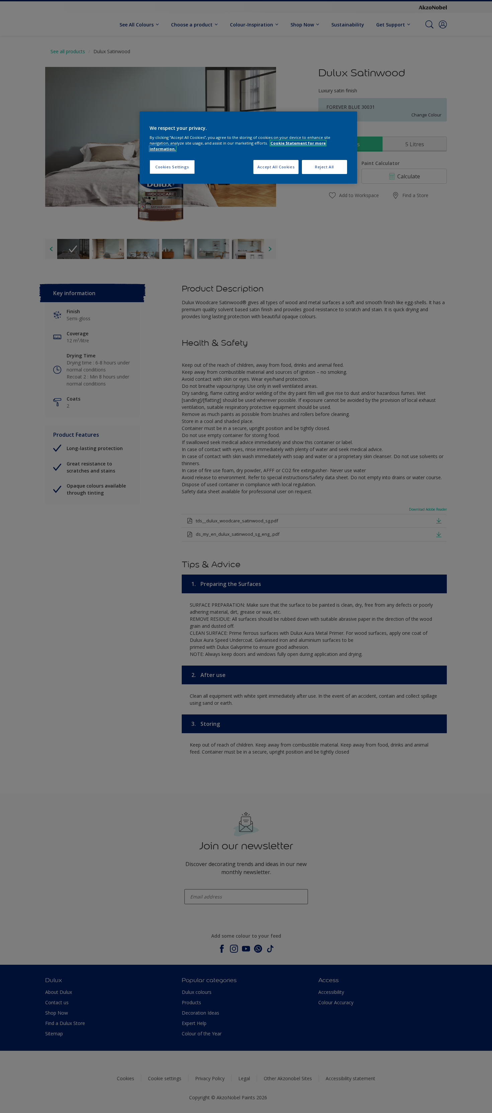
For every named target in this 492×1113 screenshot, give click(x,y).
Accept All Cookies (276, 166)
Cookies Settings (172, 166)
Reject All (324, 166)
